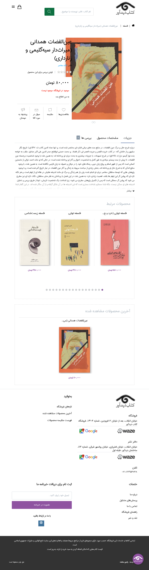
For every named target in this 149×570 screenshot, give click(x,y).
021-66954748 (129, 472)
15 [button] (56, 290)
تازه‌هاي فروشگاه (64, 406)
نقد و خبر (132, 518)
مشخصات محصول (107, 138)
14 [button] (60, 290)
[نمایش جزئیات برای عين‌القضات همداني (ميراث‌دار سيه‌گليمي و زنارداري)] (74, 350)
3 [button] (96, 290)
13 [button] (63, 290)
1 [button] (93, 122)
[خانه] (133, 26)
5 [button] (89, 290)
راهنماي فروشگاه (129, 512)
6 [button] (86, 290)
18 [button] (47, 290)
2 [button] (94, 122)
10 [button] (73, 290)
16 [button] (53, 290)
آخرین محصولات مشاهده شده (57, 413)
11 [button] (70, 290)
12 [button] (66, 290)
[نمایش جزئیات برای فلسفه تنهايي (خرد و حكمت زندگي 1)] (114, 242)
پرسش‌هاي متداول (128, 500)
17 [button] (50, 290)
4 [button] (92, 290)
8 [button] (79, 290)
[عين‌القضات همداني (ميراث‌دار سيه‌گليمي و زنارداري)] (93, 79)
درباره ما (133, 494)
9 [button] (76, 290)
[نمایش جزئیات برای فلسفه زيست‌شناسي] (34, 242)
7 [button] (83, 290)
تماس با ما (132, 506)
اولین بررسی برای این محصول (40, 72)
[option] (93, 79)
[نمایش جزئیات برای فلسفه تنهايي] (74, 242)
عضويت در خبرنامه (42, 505)
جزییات (128, 138)
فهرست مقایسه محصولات (59, 420)
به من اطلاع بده (62, 97)
